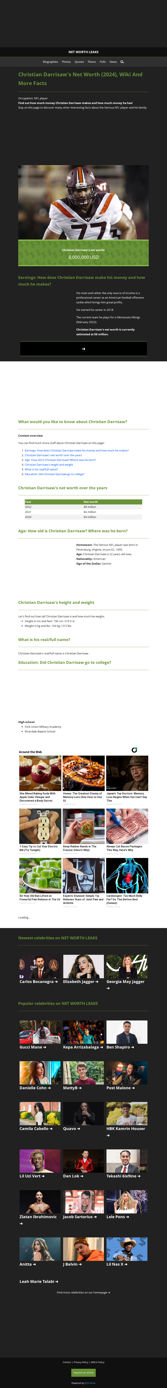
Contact (67, 1362)
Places (92, 62)
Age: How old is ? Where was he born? (60, 460)
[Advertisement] (83, 23)
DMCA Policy (97, 1362)
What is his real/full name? (41, 469)
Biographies (50, 62)
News (113, 62)
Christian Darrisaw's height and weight (49, 464)
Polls (103, 62)
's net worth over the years (53, 455)
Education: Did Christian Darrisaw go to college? (54, 474)
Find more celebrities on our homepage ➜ (83, 1292)
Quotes (79, 62)
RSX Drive (90, 1383)
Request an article (83, 1372)
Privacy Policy (81, 1362)
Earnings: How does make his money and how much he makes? (77, 450)
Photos (66, 62)
